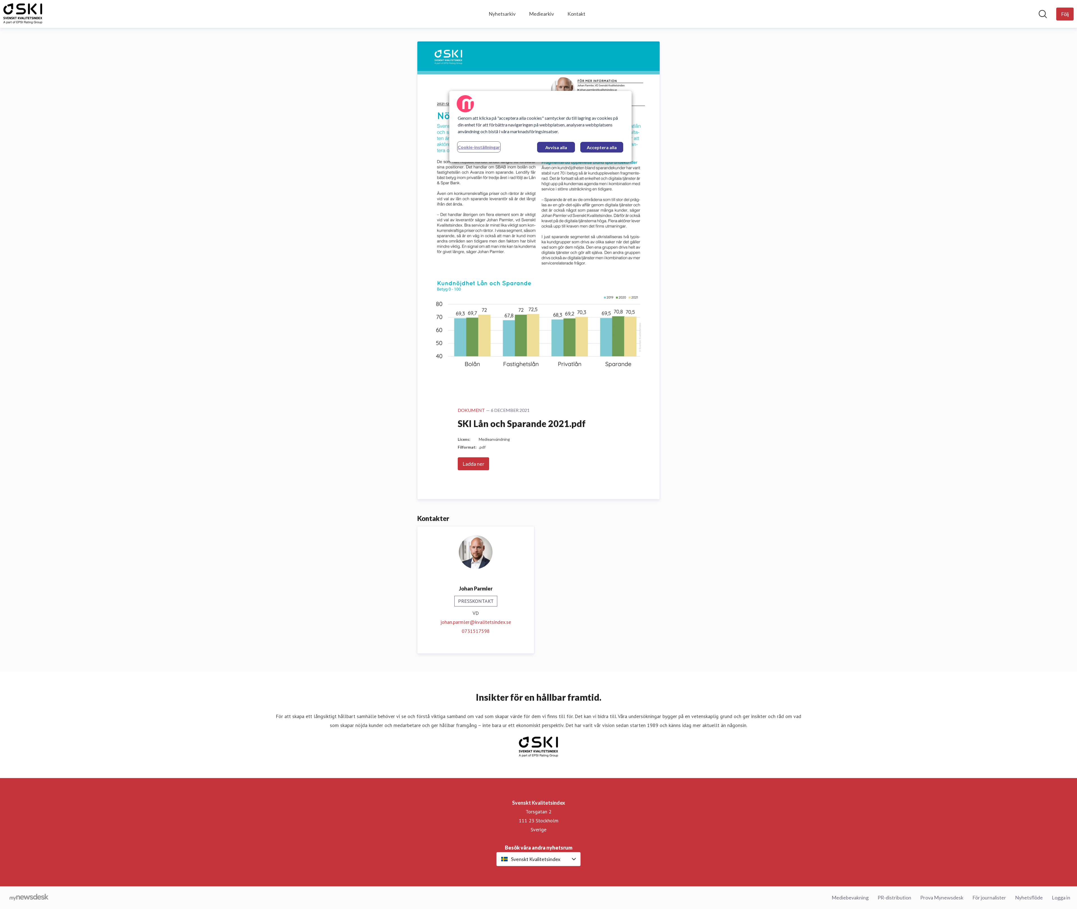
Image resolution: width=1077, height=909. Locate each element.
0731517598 (476, 631)
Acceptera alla (602, 147)
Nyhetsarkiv (502, 14)
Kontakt (576, 14)
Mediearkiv (541, 14)
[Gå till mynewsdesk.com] (29, 897)
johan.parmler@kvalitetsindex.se (475, 622)
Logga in (1061, 897)
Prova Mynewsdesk (941, 897)
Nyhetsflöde (1029, 897)
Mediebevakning (850, 897)
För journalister (989, 897)
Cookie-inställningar (479, 147)
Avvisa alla (556, 147)
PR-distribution (894, 897)
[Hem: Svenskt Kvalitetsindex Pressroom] (22, 14)
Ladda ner (473, 464)
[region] (540, 126)
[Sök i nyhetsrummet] (1042, 14)
